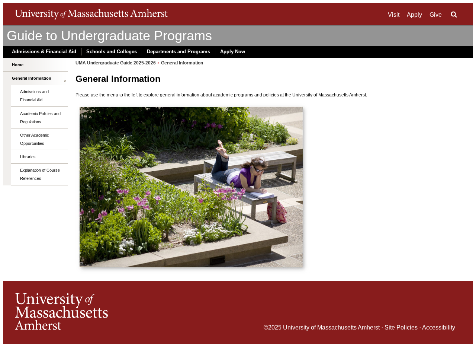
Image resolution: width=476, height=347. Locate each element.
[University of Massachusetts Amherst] (126, 312)
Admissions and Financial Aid (34, 95)
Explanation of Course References (40, 174)
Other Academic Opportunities (34, 139)
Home (17, 65)
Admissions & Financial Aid (44, 51)
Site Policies (401, 327)
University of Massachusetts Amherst (331, 327)
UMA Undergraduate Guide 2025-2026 (115, 63)
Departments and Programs (178, 51)
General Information (31, 78)
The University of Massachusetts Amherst (91, 14)
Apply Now (232, 51)
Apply (414, 15)
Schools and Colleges (111, 51)
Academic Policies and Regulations (40, 117)
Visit (393, 15)
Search (453, 14)
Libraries (28, 157)
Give (436, 15)
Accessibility (438, 327)
